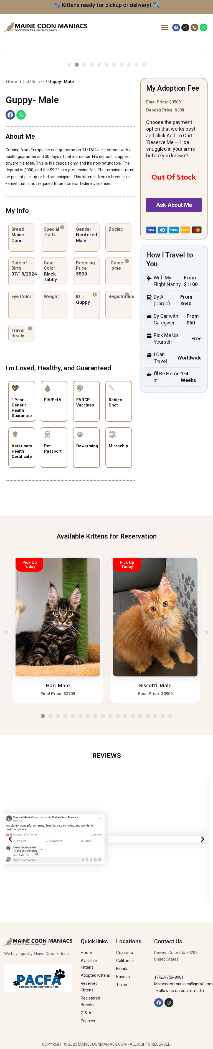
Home (12, 81)
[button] (8, 53)
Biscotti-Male (155, 685)
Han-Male (58, 685)
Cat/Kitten (33, 81)
